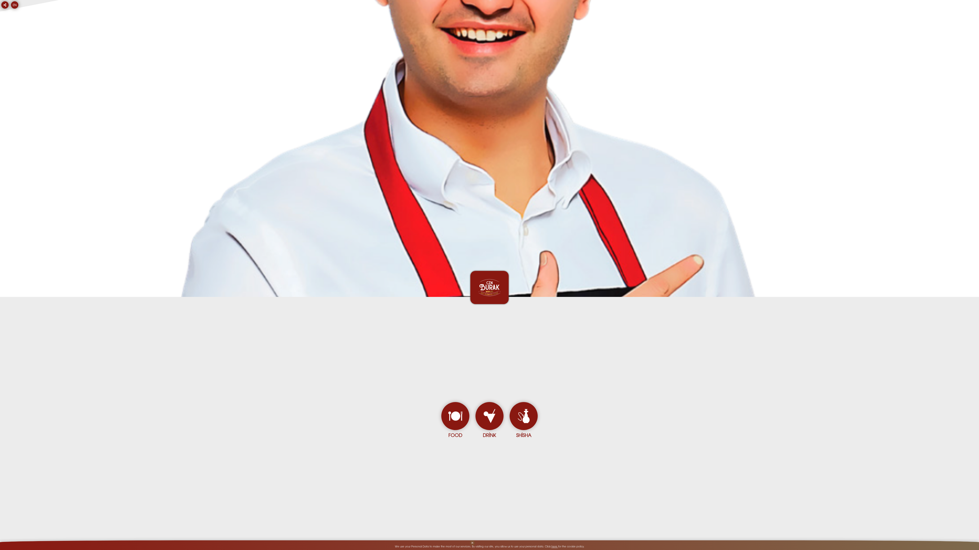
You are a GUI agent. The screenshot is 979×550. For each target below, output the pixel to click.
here (554, 547)
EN (15, 5)
